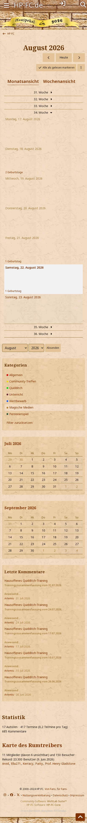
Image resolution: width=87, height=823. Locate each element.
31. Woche (41, 92)
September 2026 (20, 507)
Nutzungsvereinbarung (36, 795)
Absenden (53, 348)
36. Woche (41, 334)
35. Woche (41, 327)
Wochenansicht (59, 81)
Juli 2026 (12, 443)
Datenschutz (60, 795)
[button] (81, 67)
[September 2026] (79, 57)
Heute (64, 57)
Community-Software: (43, 801)
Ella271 (16, 764)
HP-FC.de (28, 5)
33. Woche (41, 106)
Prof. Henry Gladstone (60, 764)
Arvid (5, 764)
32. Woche (41, 99)
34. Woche (41, 112)
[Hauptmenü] (6, 5)
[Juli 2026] (48, 57)
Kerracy (28, 764)
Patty (39, 764)
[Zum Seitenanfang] (80, 817)
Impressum (77, 795)
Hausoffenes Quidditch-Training (26, 581)
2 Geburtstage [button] (14, 172)
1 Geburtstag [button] (13, 261)
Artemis (9, 598)
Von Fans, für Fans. (56, 789)
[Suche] (83, 4)
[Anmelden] (62, 3)
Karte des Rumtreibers (32, 745)
